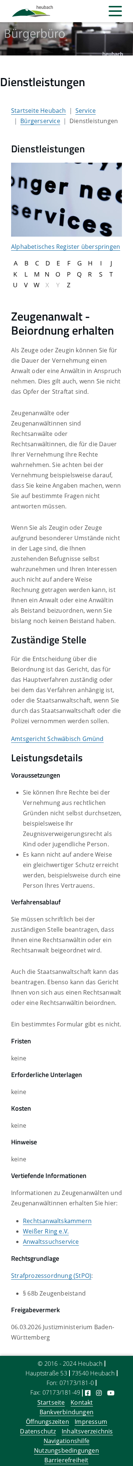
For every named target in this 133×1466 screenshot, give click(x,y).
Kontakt (82, 1402)
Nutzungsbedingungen (66, 1450)
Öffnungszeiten (47, 1422)
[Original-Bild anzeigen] (66, 199)
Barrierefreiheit (66, 1460)
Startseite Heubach (38, 110)
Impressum (91, 1422)
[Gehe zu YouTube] (111, 1392)
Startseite (51, 1402)
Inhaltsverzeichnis (87, 1431)
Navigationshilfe (66, 1441)
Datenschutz (38, 1431)
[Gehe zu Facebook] (88, 1392)
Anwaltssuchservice (51, 1242)
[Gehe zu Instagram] (99, 1392)
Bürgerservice (40, 121)
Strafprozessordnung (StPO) (51, 1276)
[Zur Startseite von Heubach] (32, 11)
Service (85, 110)
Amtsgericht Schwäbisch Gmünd (57, 739)
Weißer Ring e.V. (46, 1231)
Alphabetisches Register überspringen (65, 247)
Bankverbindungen (66, 1412)
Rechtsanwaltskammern (57, 1221)
